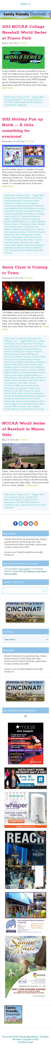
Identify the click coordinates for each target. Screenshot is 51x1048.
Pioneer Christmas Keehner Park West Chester (23, 238)
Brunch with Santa (13, 349)
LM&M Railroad (19, 221)
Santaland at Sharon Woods (18, 247)
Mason (7, 224)
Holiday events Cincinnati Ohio (19, 367)
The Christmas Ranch (15, 250)
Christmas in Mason (14, 205)
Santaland (20, 396)
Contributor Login (25, 1042)
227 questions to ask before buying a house (25, 572)
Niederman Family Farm (25, 229)
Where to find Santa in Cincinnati (28, 409)
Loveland (32, 221)
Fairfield (17, 356)
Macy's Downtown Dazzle (25, 372)
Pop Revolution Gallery (15, 242)
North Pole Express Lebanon (23, 230)
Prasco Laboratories (23, 505)
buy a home (25, 568)
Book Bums (40, 346)
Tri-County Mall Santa (27, 404)
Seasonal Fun (23, 195)
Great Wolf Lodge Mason (24, 362)
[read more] (7, 87)
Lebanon (15, 219)
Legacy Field (31, 497)
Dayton (30, 351)
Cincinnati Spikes (12, 99)
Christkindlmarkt (12, 200)
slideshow (21, 105)
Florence (26, 356)
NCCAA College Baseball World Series (23, 102)
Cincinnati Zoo (19, 351)
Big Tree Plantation (24, 346)
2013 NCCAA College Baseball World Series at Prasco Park (24, 32)
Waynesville (32, 250)
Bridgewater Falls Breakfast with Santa (23, 198)
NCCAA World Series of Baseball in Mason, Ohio (23, 429)
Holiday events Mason (26, 213)
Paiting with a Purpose (22, 237)
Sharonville (9, 401)
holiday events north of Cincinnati (24, 215)
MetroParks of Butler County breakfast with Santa (25, 379)
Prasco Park (10, 105)
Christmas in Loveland (26, 203)
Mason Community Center (25, 224)
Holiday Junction (19, 369)
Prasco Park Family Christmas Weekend (23, 245)
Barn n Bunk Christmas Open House (24, 342)
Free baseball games (32, 99)
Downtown (21, 338)
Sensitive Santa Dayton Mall (26, 398)
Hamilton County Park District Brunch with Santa (25, 363)
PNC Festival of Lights (29, 390)
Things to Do (22, 97)
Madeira (41, 221)
